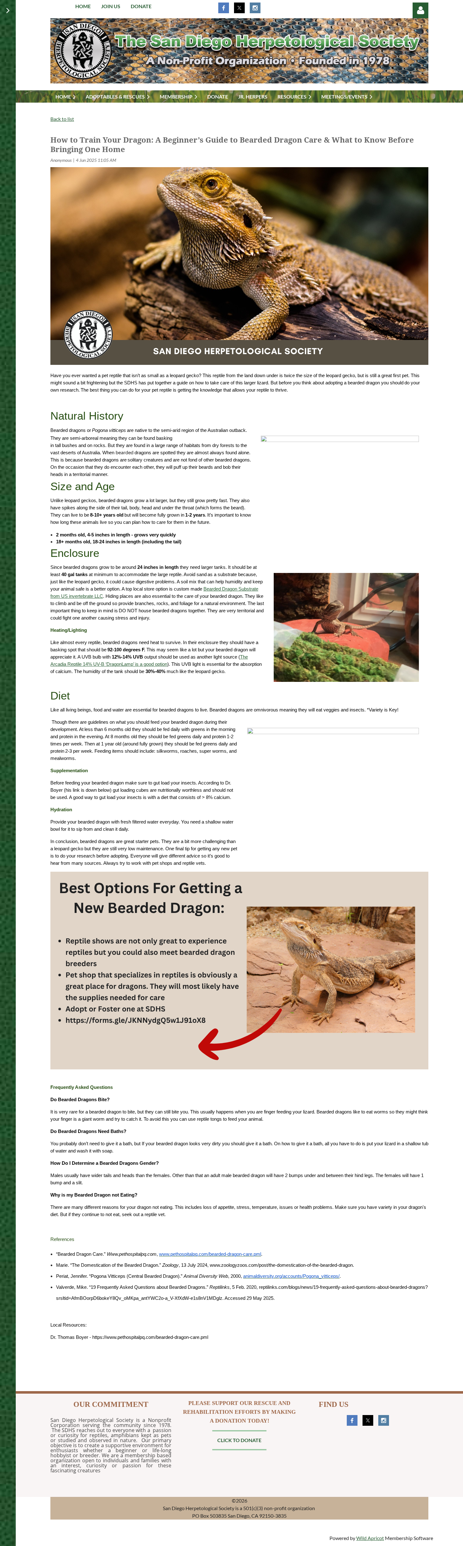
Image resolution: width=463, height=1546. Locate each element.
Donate (141, 6)
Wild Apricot (370, 1538)
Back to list (62, 119)
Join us (110, 6)
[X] (239, 8)
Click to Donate (239, 1440)
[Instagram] (255, 8)
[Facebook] (223, 8)
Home (83, 6)
